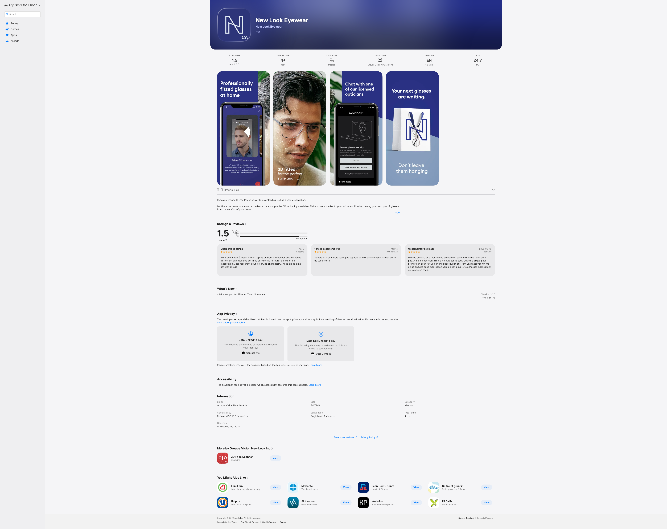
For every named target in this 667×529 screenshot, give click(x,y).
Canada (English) (466, 518)
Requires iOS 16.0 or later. (231, 416)
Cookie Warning (269, 522)
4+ (406, 416)
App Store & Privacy (250, 522)
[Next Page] (498, 260)
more (398, 212)
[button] (22, 23)
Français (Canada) (485, 518)
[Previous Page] (213, 260)
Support (283, 522)
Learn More (316, 365)
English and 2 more (321, 416)
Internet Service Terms (227, 522)
